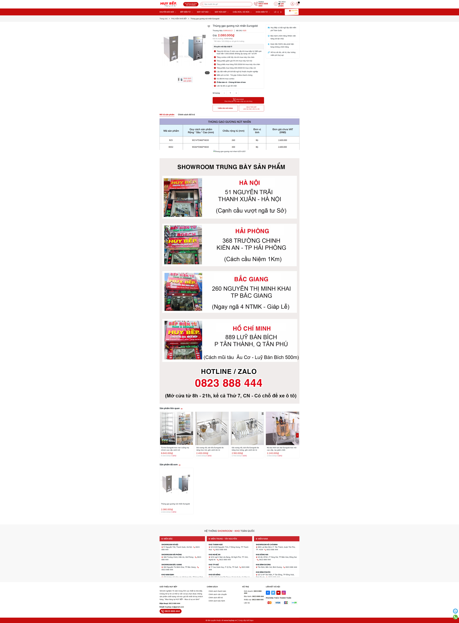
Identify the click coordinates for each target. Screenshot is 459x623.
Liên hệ (247, 603)
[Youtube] (278, 593)
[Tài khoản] (292, 4)
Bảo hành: (254, 596)
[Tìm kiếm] (202, 4)
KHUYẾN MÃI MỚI (167, 12)
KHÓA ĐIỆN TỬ (262, 12)
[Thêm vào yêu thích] (208, 26)
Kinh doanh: (253, 592)
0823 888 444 (263, 4)
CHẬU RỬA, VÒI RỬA (241, 12)
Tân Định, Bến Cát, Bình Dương (270, 567)
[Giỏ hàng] (297, 4)
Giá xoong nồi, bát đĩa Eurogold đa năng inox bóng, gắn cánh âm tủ (245, 449)
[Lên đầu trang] (455, 605)
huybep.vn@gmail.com (174, 607)
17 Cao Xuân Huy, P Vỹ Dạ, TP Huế (224, 567)
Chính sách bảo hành (217, 601)
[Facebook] (268, 593)
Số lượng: (216, 93)
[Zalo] (455, 611)
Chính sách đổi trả (216, 597)
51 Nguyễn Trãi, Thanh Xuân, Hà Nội (177, 547)
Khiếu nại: (253, 600)
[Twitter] (273, 593)
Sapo (251, 620)
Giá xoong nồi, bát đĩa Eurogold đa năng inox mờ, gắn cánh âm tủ (210, 449)
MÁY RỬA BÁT (221, 12)
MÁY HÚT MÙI (203, 12)
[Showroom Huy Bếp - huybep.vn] (170, 4)
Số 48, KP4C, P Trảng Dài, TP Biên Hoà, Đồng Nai (277, 557)
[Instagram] (284, 593)
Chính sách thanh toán (217, 591)
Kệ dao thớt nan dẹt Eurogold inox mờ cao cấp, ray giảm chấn (281, 449)
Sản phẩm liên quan (170, 408)
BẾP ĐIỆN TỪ (185, 12)
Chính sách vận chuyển (218, 594)
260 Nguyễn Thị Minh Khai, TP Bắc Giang (179, 567)
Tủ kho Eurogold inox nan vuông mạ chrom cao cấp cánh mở (175, 449)
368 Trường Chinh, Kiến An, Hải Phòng (178, 557)
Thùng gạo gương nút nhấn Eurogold (175, 504)
